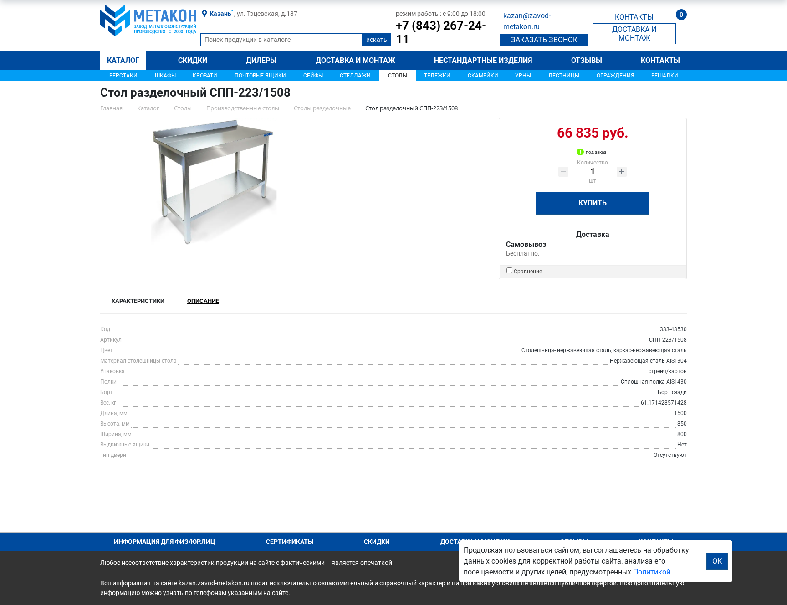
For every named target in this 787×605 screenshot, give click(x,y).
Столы (397, 75)
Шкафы (165, 75)
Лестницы (563, 75)
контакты (634, 17)
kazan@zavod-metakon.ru (527, 21)
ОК (717, 561)
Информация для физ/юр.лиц (164, 541)
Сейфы (313, 75)
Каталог (123, 60)
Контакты (660, 60)
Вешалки (664, 75)
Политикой (651, 572)
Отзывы (586, 60)
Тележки (437, 75)
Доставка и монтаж (355, 60)
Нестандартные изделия (483, 60)
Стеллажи (355, 75)
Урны (523, 75)
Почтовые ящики (260, 75)
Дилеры (261, 60)
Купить (592, 203)
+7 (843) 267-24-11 (441, 32)
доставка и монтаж (634, 33)
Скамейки (483, 75)
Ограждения (615, 75)
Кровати (205, 75)
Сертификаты (289, 541)
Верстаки (123, 75)
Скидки (192, 60)
